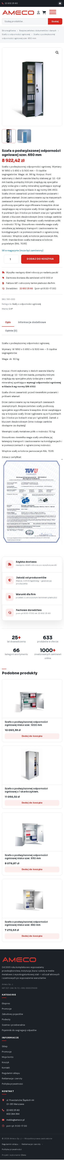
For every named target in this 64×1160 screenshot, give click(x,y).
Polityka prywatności (12, 1084)
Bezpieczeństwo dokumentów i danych (37, 30)
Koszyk (5, 1062)
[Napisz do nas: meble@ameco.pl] (60, 3)
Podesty (6, 1019)
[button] (57, 52)
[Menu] (52, 12)
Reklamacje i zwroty (12, 1078)
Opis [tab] (8, 322)
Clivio (23, 1155)
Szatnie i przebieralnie (13, 1025)
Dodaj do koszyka (40, 258)
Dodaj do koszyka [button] (32, 736)
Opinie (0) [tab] (11, 330)
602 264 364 (12, 1114)
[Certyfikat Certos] (32, 503)
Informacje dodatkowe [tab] (32, 322)
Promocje (7, 1008)
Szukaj (55, 21)
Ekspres (6, 1003)
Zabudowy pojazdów (12, 1014)
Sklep (5, 1046)
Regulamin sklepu (11, 1073)
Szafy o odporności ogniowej (16, 34)
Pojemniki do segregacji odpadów (19, 1030)
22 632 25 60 (11, 3)
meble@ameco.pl (15, 1120)
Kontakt (6, 1067)
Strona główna (9, 30)
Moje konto (7, 1057)
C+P (11, 308)
